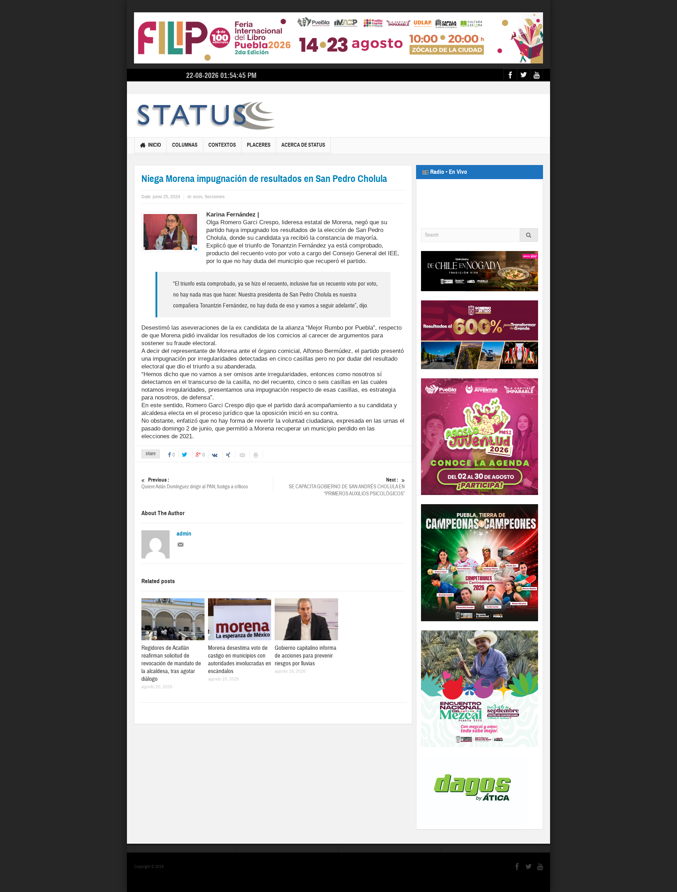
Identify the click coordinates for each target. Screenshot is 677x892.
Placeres (258, 145)
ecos (197, 196)
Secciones (215, 196)
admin (184, 533)
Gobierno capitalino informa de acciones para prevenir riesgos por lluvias (305, 655)
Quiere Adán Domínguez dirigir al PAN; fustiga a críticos (194, 483)
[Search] (529, 235)
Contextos (222, 145)
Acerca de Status (303, 145)
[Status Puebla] (204, 115)
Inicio (154, 145)
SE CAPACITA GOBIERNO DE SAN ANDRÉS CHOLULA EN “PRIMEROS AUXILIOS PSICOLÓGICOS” (347, 487)
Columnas (184, 145)
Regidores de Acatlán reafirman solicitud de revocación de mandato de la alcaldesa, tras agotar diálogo (171, 663)
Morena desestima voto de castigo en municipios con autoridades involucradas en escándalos (239, 659)
